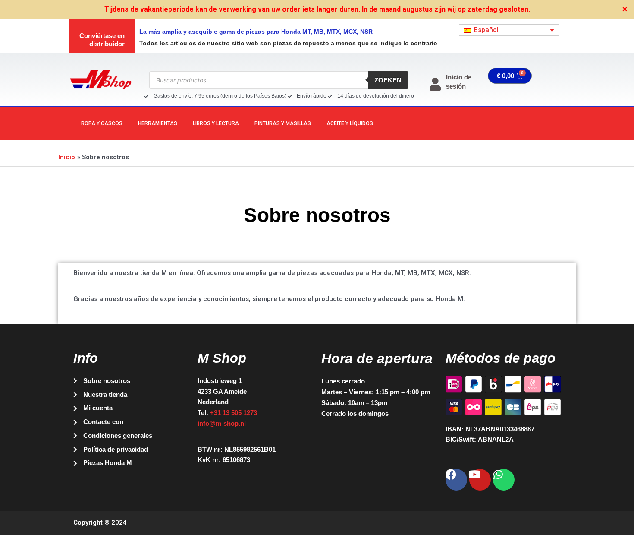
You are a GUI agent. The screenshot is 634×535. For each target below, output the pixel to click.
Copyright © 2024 (100, 522)
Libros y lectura (216, 123)
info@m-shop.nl (222, 423)
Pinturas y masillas (282, 123)
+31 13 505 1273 (233, 412)
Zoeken (388, 80)
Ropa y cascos (101, 123)
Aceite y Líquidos (349, 123)
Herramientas (157, 123)
